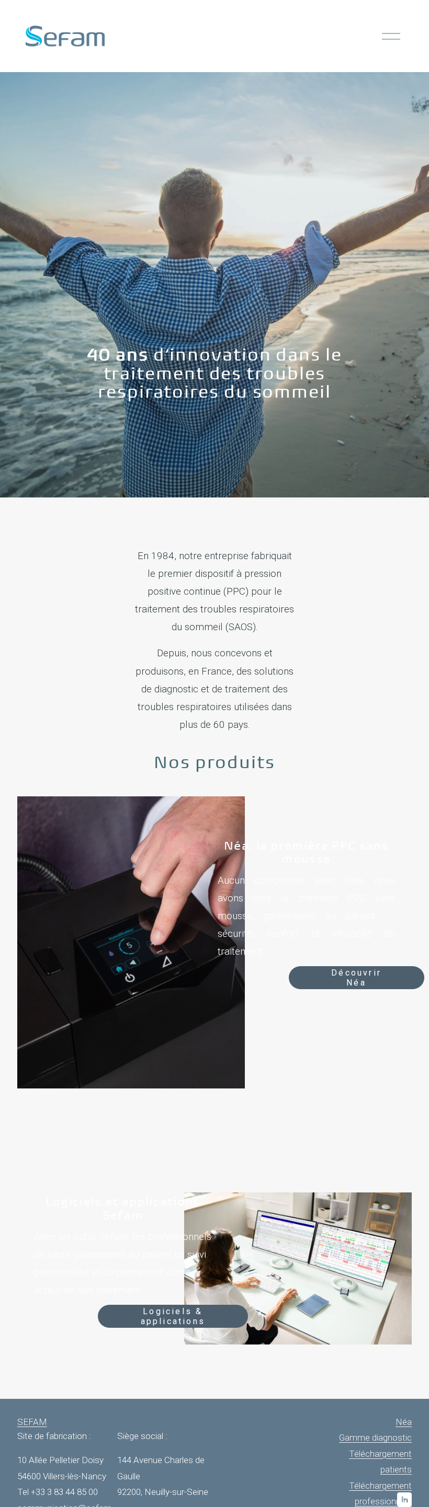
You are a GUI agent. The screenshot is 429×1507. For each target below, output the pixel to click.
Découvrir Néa (356, 978)
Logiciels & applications (173, 1316)
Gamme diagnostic (375, 1437)
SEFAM (32, 1422)
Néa (404, 1422)
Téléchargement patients (380, 1461)
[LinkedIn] (404, 1499)
